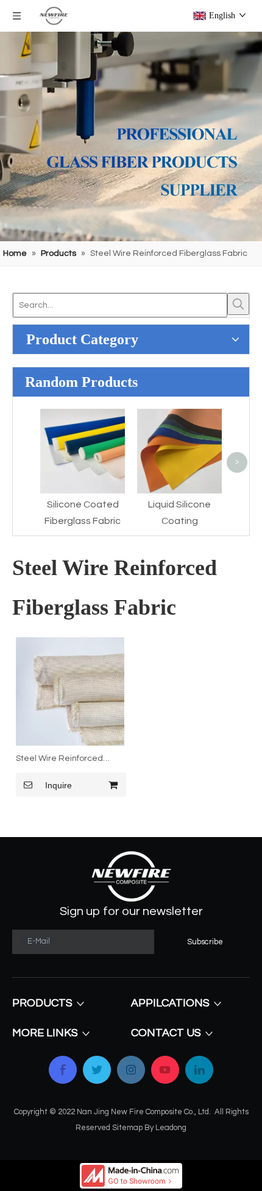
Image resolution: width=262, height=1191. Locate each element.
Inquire (58, 785)
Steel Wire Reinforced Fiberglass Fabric (59, 760)
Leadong (170, 1127)
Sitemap (127, 1127)
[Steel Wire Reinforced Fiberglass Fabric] (70, 691)
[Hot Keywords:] (238, 304)
